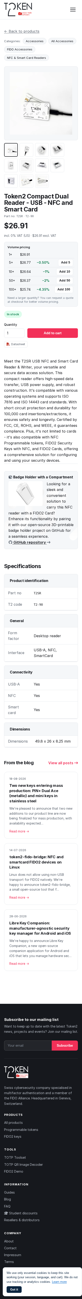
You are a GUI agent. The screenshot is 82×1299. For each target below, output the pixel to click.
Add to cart (53, 333)
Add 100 (63, 289)
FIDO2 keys (12, 1136)
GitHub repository (30, 542)
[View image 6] (26, 165)
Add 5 (65, 262)
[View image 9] (11, 181)
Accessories (35, 41)
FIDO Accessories (19, 49)
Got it (14, 1289)
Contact (10, 1248)
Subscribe (65, 1045)
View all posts (61, 763)
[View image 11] (42, 181)
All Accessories (62, 41)
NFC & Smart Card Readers (26, 58)
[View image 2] (26, 150)
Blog (7, 1199)
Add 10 (64, 271)
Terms (9, 1262)
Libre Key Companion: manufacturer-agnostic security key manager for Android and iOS (40, 928)
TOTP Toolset (15, 1157)
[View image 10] (26, 181)
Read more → (19, 831)
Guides (9, 1192)
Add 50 (64, 280)
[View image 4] (57, 150)
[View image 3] (42, 150)
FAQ (7, 1206)
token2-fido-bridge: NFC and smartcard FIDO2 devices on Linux (36, 862)
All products (13, 1122)
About (9, 1241)
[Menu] (73, 10)
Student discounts (23, 1213)
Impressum (12, 1255)
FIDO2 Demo (13, 1171)
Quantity (10, 324)
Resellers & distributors (22, 1220)
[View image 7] (42, 165)
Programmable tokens (21, 1130)
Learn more (59, 1281)
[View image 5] (11, 165)
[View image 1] (11, 150)
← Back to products (21, 31)
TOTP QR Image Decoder (23, 1164)
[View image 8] (57, 165)
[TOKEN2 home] (18, 9)
